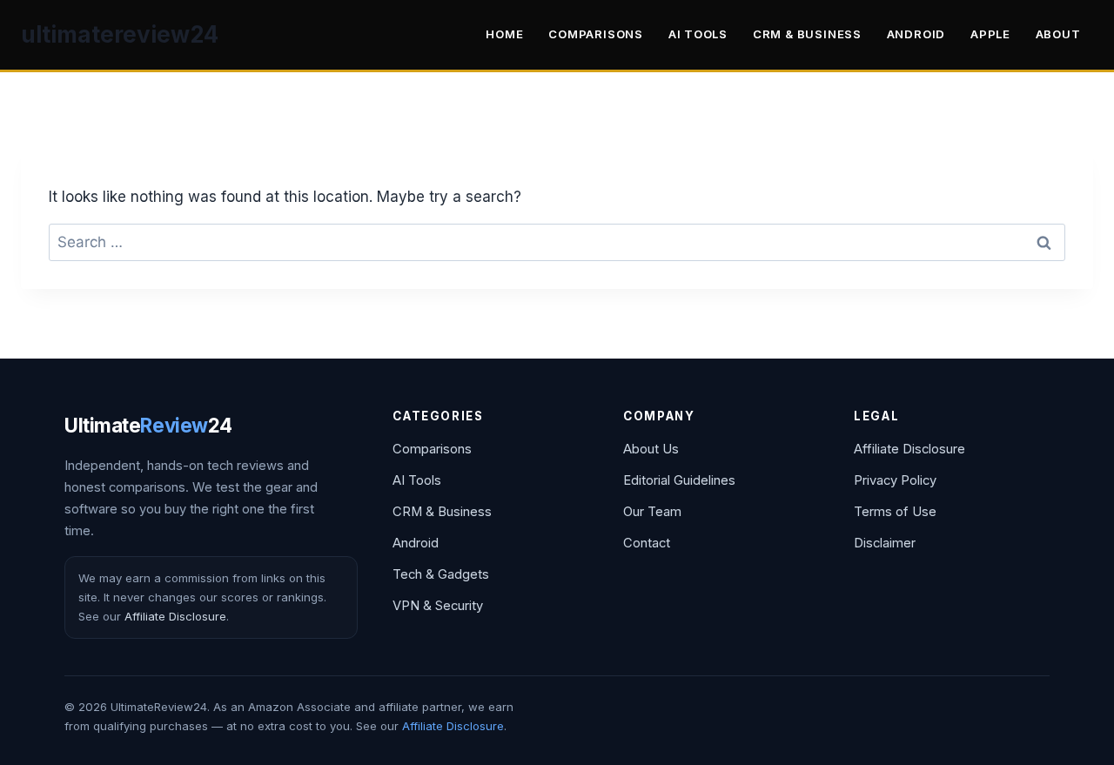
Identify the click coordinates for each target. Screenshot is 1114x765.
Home (504, 34)
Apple (990, 34)
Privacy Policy (895, 480)
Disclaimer (885, 543)
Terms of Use (895, 512)
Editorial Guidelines (679, 480)
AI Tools (698, 34)
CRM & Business (807, 34)
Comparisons (595, 34)
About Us (651, 449)
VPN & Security (438, 606)
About (1058, 34)
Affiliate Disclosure (175, 616)
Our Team (652, 512)
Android (916, 34)
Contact (646, 543)
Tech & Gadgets (441, 574)
